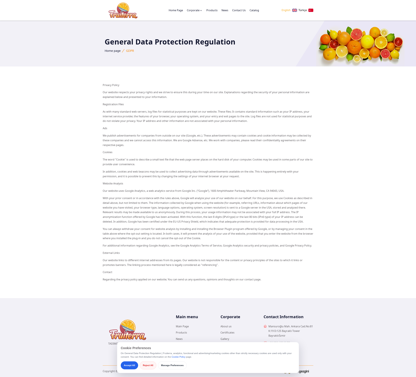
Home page (113, 51)
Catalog (254, 10)
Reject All (148, 365)
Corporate (193, 10)
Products (212, 10)
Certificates (227, 332)
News (224, 10)
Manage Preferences (172, 365)
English (286, 10)
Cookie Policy (178, 356)
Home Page (176, 10)
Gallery (225, 339)
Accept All (129, 365)
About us (226, 326)
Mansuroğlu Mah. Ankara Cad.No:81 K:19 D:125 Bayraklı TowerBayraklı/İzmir (290, 331)
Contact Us (239, 10)
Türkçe (303, 10)
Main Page (182, 326)
